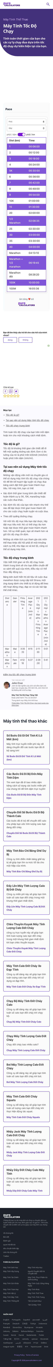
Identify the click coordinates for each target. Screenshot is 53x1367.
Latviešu (25, 1339)
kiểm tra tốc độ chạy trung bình (19, 674)
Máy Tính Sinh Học (10, 1267)
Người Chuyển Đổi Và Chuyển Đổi (36, 1272)
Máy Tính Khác (34, 1289)
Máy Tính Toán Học (11, 1289)
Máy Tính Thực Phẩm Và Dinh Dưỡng (37, 1278)
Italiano (15, 1331)
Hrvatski (39, 1327)
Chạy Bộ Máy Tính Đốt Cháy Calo (24, 1021)
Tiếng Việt (7, 1339)
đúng (10, 340)
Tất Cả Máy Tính (34, 1305)
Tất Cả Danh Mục (35, 1301)
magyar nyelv (8, 1346)
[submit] (48, 4)
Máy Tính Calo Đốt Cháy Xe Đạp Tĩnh (26, 986)
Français (6, 1323)
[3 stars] (11, 396)
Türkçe (33, 1323)
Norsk (13, 1335)
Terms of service (32, 1355)
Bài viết (6, 1237)
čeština (44, 1343)
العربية (44, 1320)
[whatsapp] (11, 391)
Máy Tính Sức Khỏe (11, 1283)
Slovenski (44, 1339)
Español (26, 1320)
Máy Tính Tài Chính (10, 1277)
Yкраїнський (36, 1346)
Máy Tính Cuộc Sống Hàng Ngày (38, 1284)
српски (35, 1339)
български (28, 1327)
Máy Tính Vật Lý (9, 1293)
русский (36, 1320)
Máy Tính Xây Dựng (11, 1271)
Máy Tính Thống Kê (11, 1301)
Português (16, 1320)
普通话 (19, 1346)
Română (6, 1327)
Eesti (46, 1346)
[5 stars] (18, 396)
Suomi (5, 1335)
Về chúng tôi (8, 1233)
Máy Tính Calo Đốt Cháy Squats (23, 1117)
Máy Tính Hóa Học (35, 1267)
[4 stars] (14, 396)
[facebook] (5, 391)
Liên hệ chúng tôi (10, 1252)
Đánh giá (6, 1241)
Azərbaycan (8, 1343)
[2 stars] (8, 396)
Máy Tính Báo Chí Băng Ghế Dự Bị (24, 871)
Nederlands (31, 1335)
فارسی (18, 1343)
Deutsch (16, 1323)
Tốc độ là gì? (12, 415)
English (6, 1320)
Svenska (39, 1331)
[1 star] (5, 396)
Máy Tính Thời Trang (36, 1297)
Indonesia (43, 1323)
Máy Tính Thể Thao (15, 19)
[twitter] (16, 391)
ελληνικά (27, 1343)
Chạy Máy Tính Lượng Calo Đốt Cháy (26, 1050)
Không (25, 340)
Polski (41, 1335)
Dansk (21, 1335)
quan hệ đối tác (9, 1244)
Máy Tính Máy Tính (10, 1297)
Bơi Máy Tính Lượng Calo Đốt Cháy (25, 1082)
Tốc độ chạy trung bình (18, 425)
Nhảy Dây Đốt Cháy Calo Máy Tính (25, 1190)
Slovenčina (17, 1327)
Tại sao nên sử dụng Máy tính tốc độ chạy (27, 420)
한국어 (16, 1339)
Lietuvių (6, 1331)
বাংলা (26, 1346)
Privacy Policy (19, 1355)
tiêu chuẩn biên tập (11, 1248)
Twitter (6, 1256)
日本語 (24, 1323)
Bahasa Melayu (27, 1331)
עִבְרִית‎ (35, 1343)
